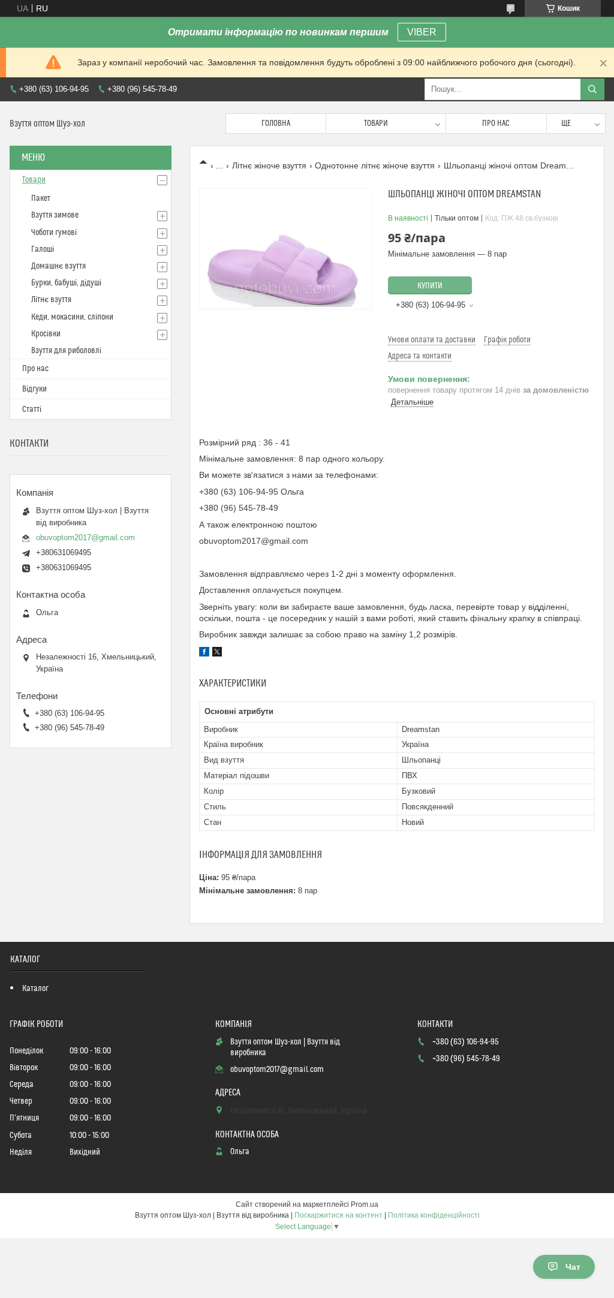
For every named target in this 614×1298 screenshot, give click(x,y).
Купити (430, 286)
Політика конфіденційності (434, 1215)
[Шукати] (592, 89)
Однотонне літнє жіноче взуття (375, 165)
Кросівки (46, 334)
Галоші (42, 249)
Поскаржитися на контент (338, 1215)
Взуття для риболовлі (66, 351)
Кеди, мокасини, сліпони (72, 317)
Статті (31, 409)
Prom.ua (364, 1204)
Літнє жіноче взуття (269, 165)
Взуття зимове (55, 215)
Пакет (40, 198)
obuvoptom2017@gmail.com (85, 537)
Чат (572, 1267)
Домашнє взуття (58, 266)
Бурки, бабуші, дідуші (66, 283)
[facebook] (204, 653)
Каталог (35, 988)
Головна (275, 123)
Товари (376, 123)
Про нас (496, 123)
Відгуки (34, 389)
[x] (217, 653)
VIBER (422, 32)
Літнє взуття (51, 300)
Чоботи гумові (54, 232)
